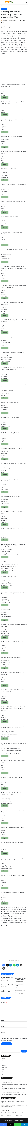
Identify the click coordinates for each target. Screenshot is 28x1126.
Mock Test (8, 5)
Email (2, 1026)
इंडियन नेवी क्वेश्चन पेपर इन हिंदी (7, 984)
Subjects (4, 1069)
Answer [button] (5, 97)
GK (2, 1063)
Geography (11, 960)
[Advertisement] (14, 70)
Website (3, 1032)
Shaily (2, 1112)
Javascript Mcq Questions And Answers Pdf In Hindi (14, 1094)
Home (3, 5)
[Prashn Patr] (9, 2)
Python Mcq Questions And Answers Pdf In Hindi (13, 1092)
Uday (2, 1115)
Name (3, 1020)
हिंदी (2, 1074)
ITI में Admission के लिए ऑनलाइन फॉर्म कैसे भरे (14, 1112)
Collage (3, 1058)
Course (3, 1060)
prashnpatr (5, 20)
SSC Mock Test (16, 960)
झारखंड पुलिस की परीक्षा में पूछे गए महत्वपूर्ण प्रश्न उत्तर (14, 1115)
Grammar (4, 1065)
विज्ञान (3, 1071)
